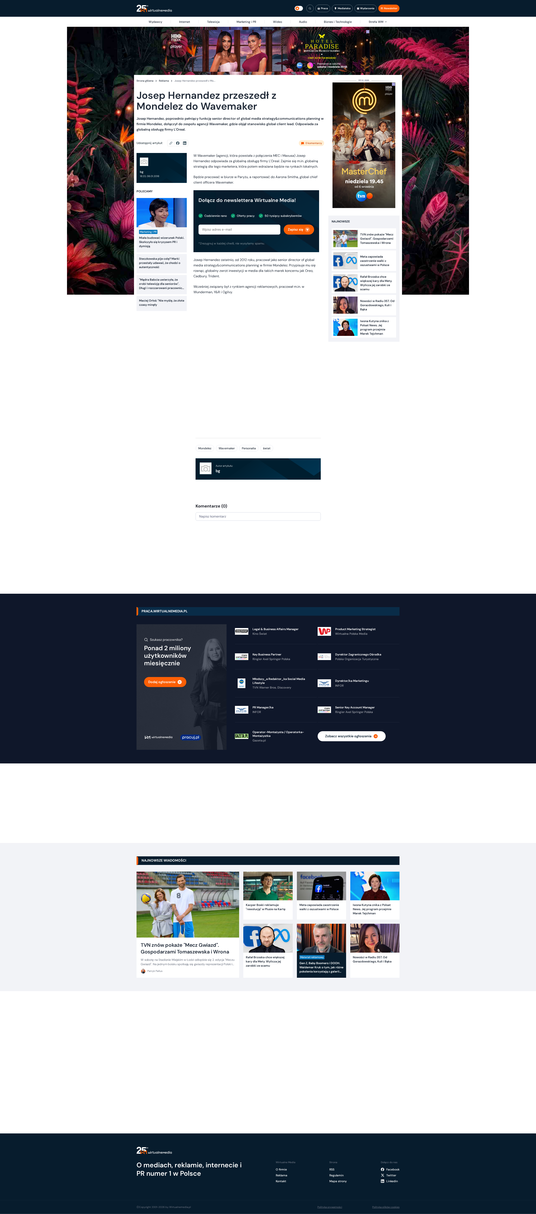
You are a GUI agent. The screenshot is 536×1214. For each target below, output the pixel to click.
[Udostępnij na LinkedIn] (184, 143)
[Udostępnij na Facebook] (179, 143)
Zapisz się (295, 229)
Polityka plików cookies (385, 1207)
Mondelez (204, 448)
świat (267, 448)
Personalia (249, 448)
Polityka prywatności (329, 1207)
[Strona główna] (154, 8)
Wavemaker (227, 448)
